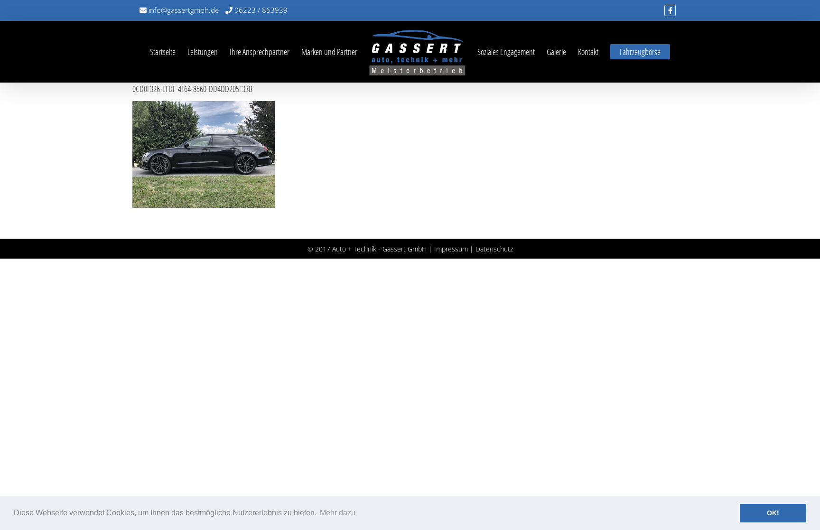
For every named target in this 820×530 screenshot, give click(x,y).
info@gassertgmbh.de (183, 10)
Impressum (451, 248)
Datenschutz (494, 248)
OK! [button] (773, 513)
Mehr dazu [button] (337, 513)
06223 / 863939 (260, 10)
